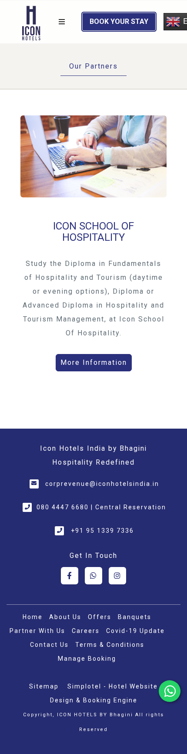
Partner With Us (37, 630)
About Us (65, 616)
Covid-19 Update (135, 630)
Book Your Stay (119, 21)
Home (33, 616)
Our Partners (93, 66)
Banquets (134, 616)
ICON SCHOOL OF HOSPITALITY (93, 231)
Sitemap (44, 686)
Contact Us (49, 644)
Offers (99, 616)
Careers (86, 630)
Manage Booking (87, 658)
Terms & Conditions (109, 644)
